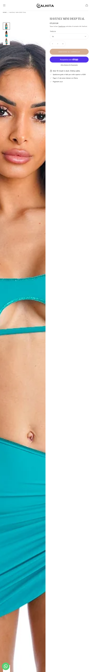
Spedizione (61, 26)
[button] (4, 5)
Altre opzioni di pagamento (69, 65)
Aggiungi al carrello (69, 52)
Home (5, 12)
